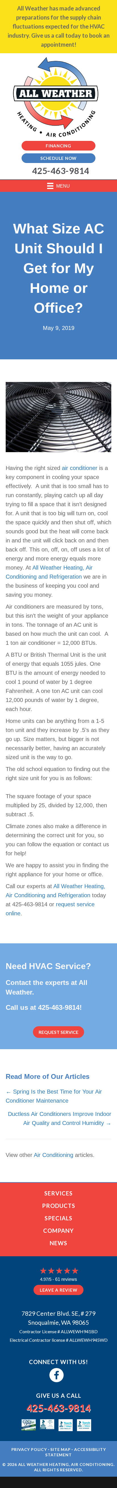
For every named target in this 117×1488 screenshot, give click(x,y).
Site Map (60, 1449)
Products (58, 1205)
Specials (58, 1218)
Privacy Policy (29, 1449)
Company (58, 1230)
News (58, 1243)
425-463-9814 (59, 1007)
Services (58, 1193)
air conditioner (79, 468)
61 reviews (66, 1279)
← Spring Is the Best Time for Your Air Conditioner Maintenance (54, 1096)
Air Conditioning (53, 1155)
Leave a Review (59, 1289)
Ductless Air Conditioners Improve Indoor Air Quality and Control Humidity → (59, 1118)
